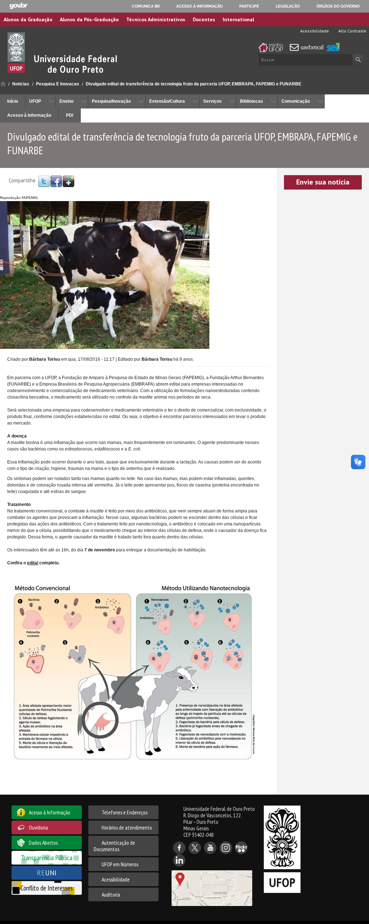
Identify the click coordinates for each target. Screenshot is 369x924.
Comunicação (295, 101)
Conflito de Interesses (47, 887)
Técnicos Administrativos (155, 19)
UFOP (35, 101)
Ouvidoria (38, 827)
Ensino (66, 101)
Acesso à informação (199, 6)
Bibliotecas (251, 101)
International (238, 19)
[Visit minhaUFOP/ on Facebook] (56, 180)
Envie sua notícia (323, 182)
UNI (47, 872)
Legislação (288, 6)
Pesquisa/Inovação (111, 101)
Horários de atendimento (127, 827)
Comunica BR (146, 6)
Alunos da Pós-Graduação (89, 19)
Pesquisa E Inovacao (57, 83)
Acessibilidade (314, 31)
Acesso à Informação (29, 115)
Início (3, 84)
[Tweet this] (44, 180)
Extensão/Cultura (167, 101)
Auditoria (111, 894)
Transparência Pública (46, 857)
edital (32, 562)
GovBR (18, 6)
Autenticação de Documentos (114, 846)
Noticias (20, 83)
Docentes (204, 19)
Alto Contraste (351, 31)
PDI (69, 115)
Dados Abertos (43, 842)
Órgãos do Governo (338, 6)
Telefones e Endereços (124, 812)
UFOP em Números (120, 864)
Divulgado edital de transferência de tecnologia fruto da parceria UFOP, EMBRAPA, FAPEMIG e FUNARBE (193, 83)
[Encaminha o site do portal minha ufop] (272, 47)
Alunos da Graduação (28, 19)
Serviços (212, 101)
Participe (249, 6)
